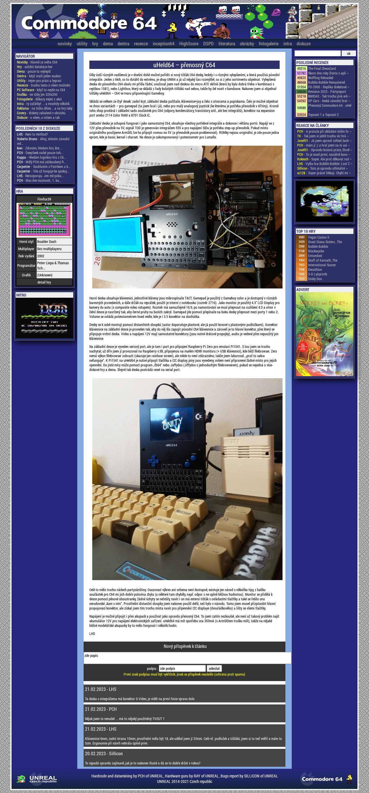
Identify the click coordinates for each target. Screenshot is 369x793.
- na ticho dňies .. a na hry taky (44, 108)
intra (287, 43)
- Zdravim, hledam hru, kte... (39, 148)
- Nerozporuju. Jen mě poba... (40, 175)
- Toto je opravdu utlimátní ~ (322, 168)
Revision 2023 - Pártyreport (327, 91)
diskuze (303, 43)
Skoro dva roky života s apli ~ (328, 73)
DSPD (208, 43)
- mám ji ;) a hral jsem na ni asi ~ (323, 145)
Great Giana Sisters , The (325, 241)
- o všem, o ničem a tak (38, 117)
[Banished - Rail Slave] (324, 202)
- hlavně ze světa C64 (37, 62)
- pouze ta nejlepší (34, 71)
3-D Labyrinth (317, 274)
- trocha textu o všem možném (43, 85)
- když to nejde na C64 (41, 89)
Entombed (315, 255)
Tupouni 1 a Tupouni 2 (323, 114)
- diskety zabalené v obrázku (41, 112)
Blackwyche (316, 251)
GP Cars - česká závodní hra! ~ (329, 100)
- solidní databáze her (34, 66)
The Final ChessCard (322, 68)
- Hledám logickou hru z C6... (41, 157)
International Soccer (322, 265)
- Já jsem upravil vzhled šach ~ (324, 140)
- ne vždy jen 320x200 (37, 94)
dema (108, 43)
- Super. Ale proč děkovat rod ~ (324, 159)
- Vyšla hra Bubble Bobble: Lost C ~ (325, 163)
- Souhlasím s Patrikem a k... (44, 166)
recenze (141, 43)
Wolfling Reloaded (320, 77)
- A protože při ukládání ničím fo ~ (324, 131)
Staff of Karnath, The (322, 260)
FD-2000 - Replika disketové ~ (328, 87)
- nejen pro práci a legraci (39, 80)
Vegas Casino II (318, 237)
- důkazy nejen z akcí (39, 99)
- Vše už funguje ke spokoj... (43, 171)
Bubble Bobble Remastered (326, 82)
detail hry (44, 282)
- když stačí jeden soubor (39, 76)
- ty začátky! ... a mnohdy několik (43, 103)
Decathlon (315, 269)
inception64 (163, 43)
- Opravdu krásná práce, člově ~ (324, 149)
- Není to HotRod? (32, 134)
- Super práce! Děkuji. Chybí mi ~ (324, 172)
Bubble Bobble (318, 246)
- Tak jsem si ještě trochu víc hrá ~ (323, 136)
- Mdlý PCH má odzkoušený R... (41, 162)
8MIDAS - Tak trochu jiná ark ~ (329, 96)
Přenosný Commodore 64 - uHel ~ (329, 107)
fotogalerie (268, 43)
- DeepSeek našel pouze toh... (40, 152)
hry (95, 43)
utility (82, 43)
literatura (227, 43)
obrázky (247, 43)
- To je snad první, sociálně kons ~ (323, 154)
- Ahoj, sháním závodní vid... (43, 141)
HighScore (188, 43)
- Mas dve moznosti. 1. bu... (39, 180)
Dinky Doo (315, 278)
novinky (65, 43)
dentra (123, 43)
